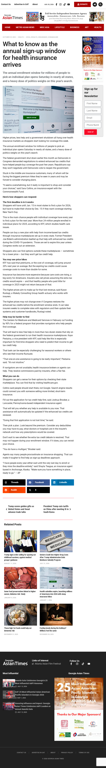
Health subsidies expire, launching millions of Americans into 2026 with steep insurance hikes (56, 594)
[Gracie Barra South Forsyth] (92, 53)
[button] (100, 4)
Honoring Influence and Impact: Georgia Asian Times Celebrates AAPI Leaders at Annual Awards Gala (33, 706)
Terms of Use (84, 753)
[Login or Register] (95, 4)
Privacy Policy (67, 753)
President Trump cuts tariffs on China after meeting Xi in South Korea (56, 509)
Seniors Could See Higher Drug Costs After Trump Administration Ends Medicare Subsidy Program (54, 557)
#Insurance (42, 37)
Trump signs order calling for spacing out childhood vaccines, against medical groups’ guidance (20, 557)
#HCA (28, 37)
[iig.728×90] (65, 21)
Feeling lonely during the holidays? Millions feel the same (53, 629)
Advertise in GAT (21, 4)
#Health (34, 37)
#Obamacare (53, 37)
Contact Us (6, 4)
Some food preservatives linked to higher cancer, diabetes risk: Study (20, 592)
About (35, 4)
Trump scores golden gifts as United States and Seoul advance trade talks (21, 509)
